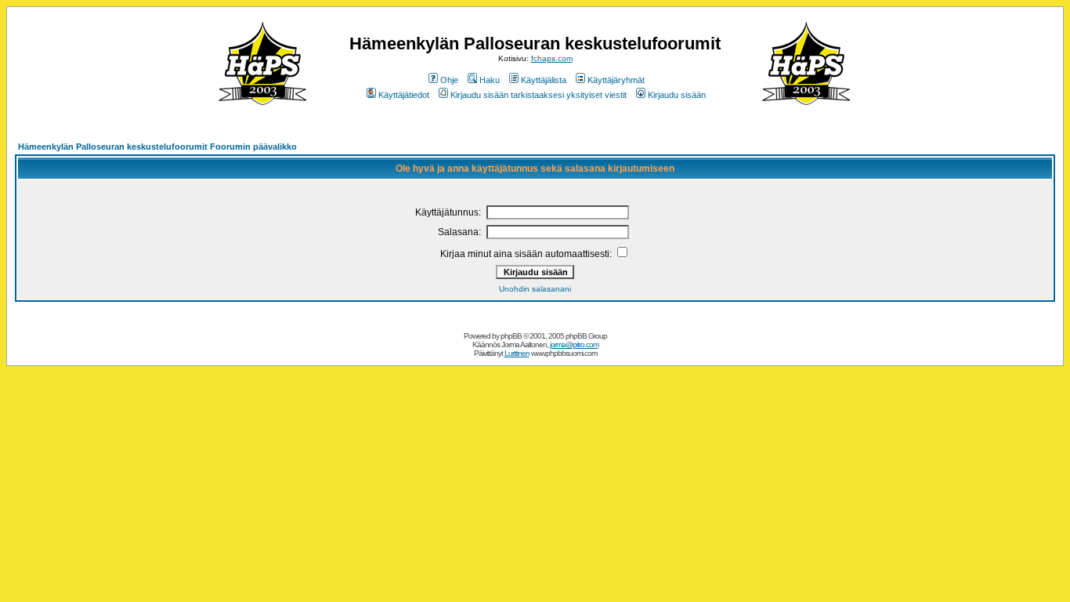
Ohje (449, 80)
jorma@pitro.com (574, 344)
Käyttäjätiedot (403, 95)
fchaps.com (552, 58)
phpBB (511, 336)
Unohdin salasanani (535, 289)
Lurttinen (517, 353)
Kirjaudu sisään (677, 95)
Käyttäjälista (543, 80)
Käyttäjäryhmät (616, 80)
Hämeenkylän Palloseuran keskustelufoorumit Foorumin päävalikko (157, 146)
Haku (489, 80)
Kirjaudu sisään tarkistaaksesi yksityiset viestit (538, 95)
